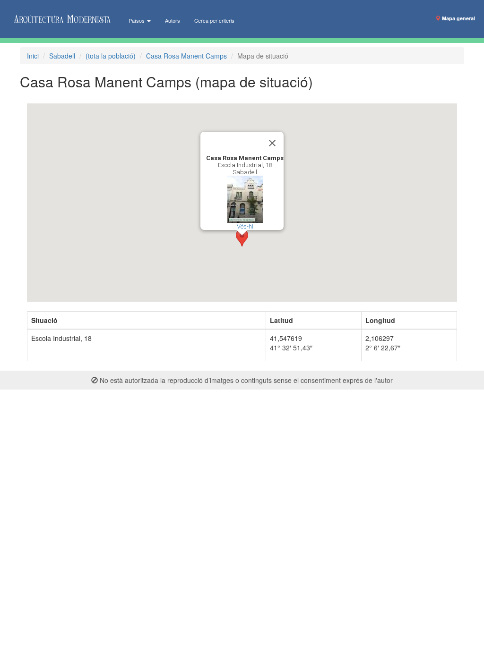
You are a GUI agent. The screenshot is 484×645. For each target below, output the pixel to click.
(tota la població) (111, 55)
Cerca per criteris (214, 20)
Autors (172, 20)
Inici (33, 55)
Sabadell (62, 55)
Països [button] (137, 20)
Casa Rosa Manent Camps (186, 55)
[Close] (272, 143)
